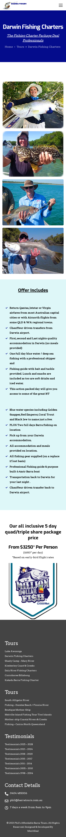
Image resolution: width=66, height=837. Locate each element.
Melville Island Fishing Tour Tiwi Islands (28, 714)
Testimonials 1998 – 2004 (19, 773)
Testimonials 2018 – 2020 (19, 754)
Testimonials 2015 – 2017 (18, 758)
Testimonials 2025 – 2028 (19, 744)
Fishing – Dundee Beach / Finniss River (27, 705)
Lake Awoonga (13, 651)
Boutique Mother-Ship (18, 710)
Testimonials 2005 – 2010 (19, 768)
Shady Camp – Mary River (19, 661)
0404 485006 (18, 793)
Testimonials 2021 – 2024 (19, 749)
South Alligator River (17, 700)
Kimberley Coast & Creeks (19, 665)
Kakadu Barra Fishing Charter (22, 680)
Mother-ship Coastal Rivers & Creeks (26, 719)
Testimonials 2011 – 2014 (18, 763)
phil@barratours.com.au (26, 800)
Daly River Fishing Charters (21, 670)
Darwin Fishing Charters (19, 656)
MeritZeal (33, 831)
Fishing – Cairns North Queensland (25, 724)
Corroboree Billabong (17, 675)
